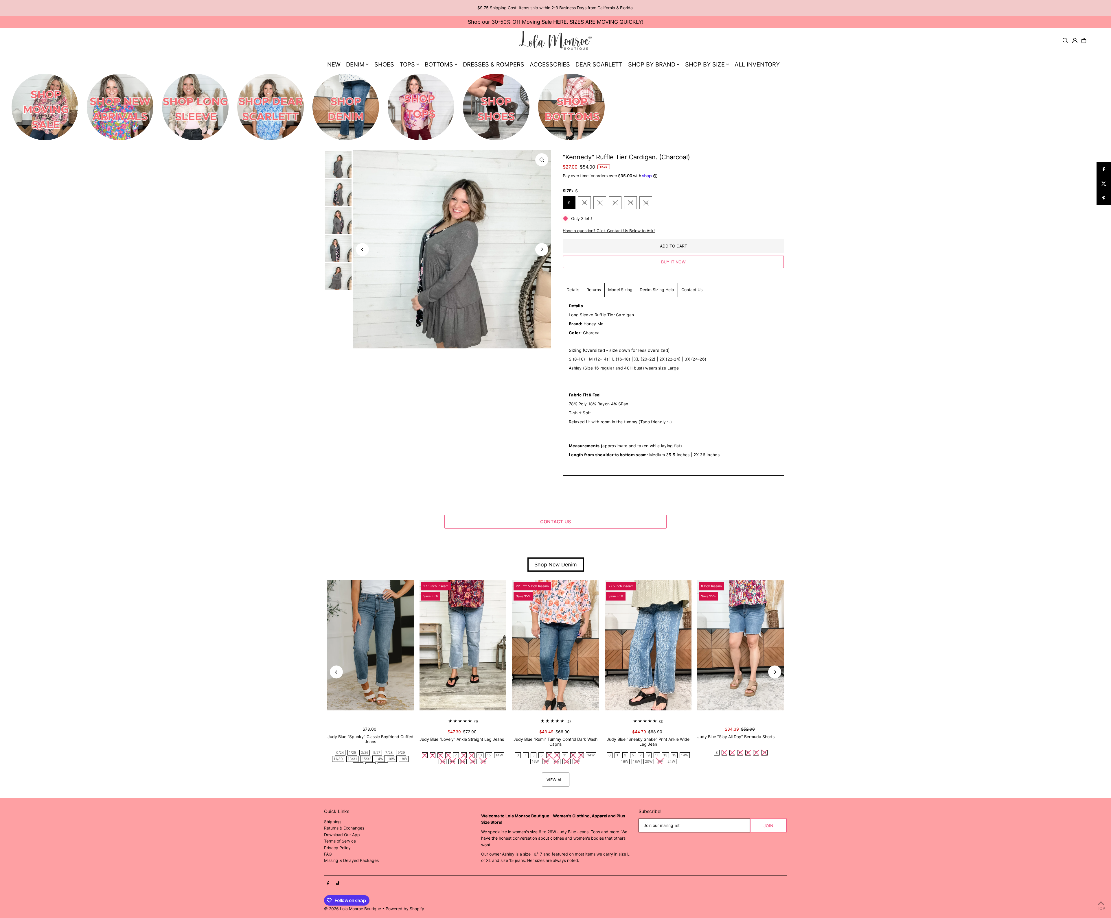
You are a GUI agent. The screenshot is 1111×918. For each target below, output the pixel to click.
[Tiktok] (337, 883)
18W (403, 759)
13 (480, 755)
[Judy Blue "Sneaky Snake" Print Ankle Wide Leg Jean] (648, 645)
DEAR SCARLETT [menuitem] (599, 64)
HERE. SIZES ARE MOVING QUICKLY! (598, 22)
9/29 (401, 752)
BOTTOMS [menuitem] (439, 64)
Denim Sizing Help (657, 289)
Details (572, 289)
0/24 (340, 752)
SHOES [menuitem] (384, 64)
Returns (593, 289)
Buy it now (673, 261)
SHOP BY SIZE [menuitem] (705, 64)
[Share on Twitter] (1104, 183)
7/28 (389, 752)
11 (565, 755)
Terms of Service (340, 840)
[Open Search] (1065, 40)
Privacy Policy (337, 847)
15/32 (366, 759)
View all (556, 779)
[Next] (541, 249)
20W (648, 761)
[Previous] (362, 249)
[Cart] (1083, 40)
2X (630, 202)
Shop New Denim (555, 564)
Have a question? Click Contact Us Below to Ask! (609, 230)
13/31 (352, 759)
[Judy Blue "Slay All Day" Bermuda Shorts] (740, 645)
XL (615, 202)
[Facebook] (328, 883)
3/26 (364, 752)
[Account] (1074, 40)
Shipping (332, 821)
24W (671, 761)
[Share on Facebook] (1104, 169)
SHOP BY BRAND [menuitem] (651, 64)
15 (489, 755)
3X (645, 202)
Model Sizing (620, 289)
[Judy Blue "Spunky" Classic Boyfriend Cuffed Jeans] (370, 645)
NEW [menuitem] (334, 64)
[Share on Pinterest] (1104, 198)
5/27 (376, 752)
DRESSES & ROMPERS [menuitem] (493, 64)
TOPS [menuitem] (407, 64)
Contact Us (691, 289)
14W (379, 759)
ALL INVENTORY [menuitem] (757, 64)
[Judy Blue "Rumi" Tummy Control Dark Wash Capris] (555, 645)
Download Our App (342, 834)
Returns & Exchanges (344, 827)
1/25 (352, 752)
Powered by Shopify (405, 908)
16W (391, 759)
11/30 (338, 759)
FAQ (328, 853)
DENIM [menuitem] (355, 64)
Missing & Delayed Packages (351, 860)
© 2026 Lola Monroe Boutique (352, 908)
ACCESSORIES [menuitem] (550, 64)
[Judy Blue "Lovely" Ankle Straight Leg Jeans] (463, 645)
